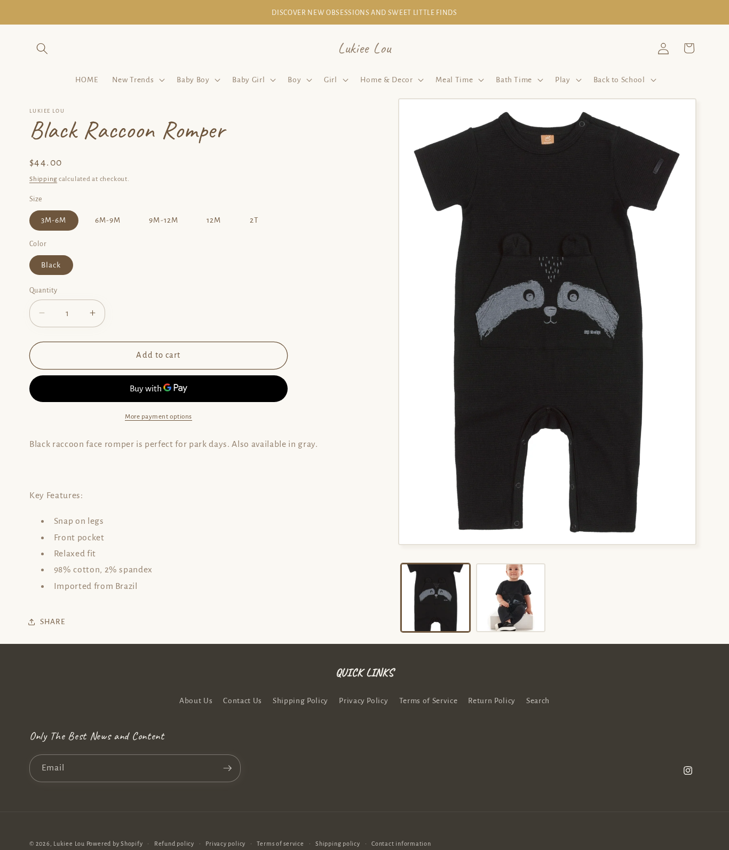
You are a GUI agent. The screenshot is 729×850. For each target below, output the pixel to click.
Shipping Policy (300, 701)
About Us (195, 701)
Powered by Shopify (114, 843)
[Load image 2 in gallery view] (510, 598)
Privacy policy (225, 843)
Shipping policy (337, 843)
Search (538, 701)
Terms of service (280, 843)
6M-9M (108, 220)
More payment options (158, 416)
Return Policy (492, 701)
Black (51, 265)
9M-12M (163, 220)
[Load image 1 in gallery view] (435, 598)
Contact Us (242, 701)
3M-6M (54, 220)
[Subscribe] (227, 768)
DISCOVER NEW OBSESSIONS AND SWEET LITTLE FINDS (364, 13)
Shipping (43, 179)
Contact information (401, 843)
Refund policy (174, 843)
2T (254, 220)
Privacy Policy (363, 701)
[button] (42, 48)
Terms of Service (428, 701)
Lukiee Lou (69, 843)
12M (214, 220)
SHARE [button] (52, 621)
